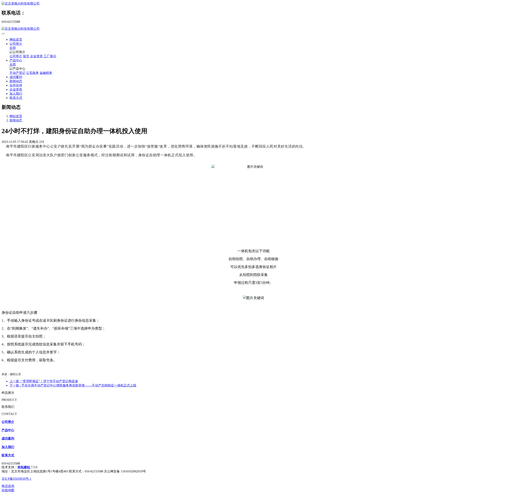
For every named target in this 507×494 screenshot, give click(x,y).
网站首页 (16, 39)
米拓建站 (24, 467)
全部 (13, 48)
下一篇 (73, 385)
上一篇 (44, 381)
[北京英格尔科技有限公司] (253, 4)
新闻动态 (16, 120)
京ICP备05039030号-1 (16, 478)
